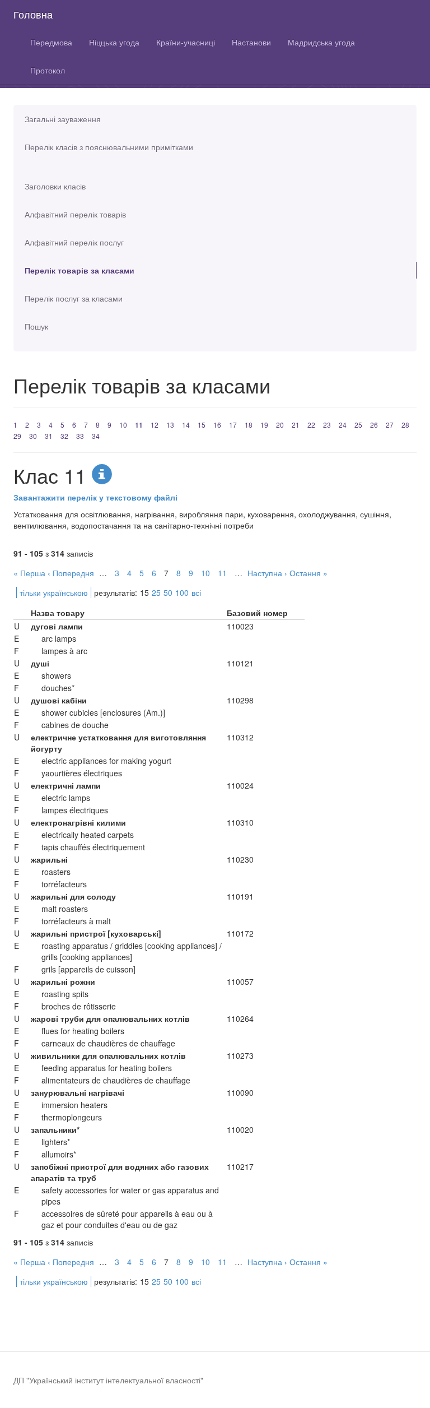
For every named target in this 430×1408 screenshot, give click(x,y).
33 (80, 436)
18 (249, 424)
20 (280, 424)
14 (186, 424)
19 (264, 424)
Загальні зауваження (63, 118)
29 (17, 436)
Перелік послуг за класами (74, 298)
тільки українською (54, 592)
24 (343, 424)
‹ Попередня (71, 572)
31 (49, 436)
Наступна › (267, 572)
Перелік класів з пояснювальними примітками (109, 146)
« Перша (29, 572)
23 (327, 424)
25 (358, 424)
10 (123, 424)
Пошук (36, 326)
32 (64, 436)
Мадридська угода (321, 42)
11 (139, 425)
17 (233, 424)
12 (154, 424)
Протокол (47, 70)
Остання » (308, 572)
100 (182, 592)
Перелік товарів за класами (79, 270)
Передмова (51, 42)
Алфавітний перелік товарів (75, 214)
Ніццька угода (114, 42)
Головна (33, 14)
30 (33, 436)
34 (96, 436)
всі (196, 592)
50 (167, 592)
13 (170, 424)
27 (390, 424)
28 (405, 424)
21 (296, 424)
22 (311, 424)
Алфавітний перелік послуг (74, 242)
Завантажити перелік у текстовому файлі (95, 497)
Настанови (251, 42)
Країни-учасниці (185, 42)
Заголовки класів (55, 186)
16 (217, 424)
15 (201, 424)
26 (374, 424)
